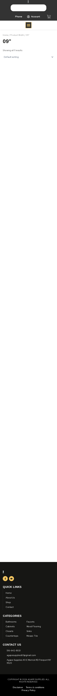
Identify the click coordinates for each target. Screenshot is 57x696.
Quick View (15, 103)
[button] (28, 25)
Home (5, 35)
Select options (12, 150)
